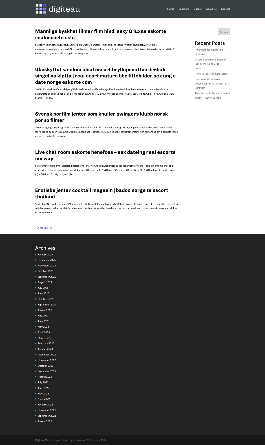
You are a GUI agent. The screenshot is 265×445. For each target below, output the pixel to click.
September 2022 (47, 371)
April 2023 (44, 332)
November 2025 (47, 265)
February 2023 (46, 343)
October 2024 (45, 298)
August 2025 (45, 282)
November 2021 (47, 410)
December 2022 (47, 354)
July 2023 (43, 315)
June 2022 (43, 387)
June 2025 (43, 293)
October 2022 (45, 365)
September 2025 (47, 276)
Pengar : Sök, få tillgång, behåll (211, 73)
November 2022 (47, 360)
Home (170, 9)
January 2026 (45, 254)
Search (224, 31)
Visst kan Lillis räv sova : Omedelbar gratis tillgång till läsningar (211, 83)
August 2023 (45, 310)
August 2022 (45, 376)
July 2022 (43, 382)
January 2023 (45, 348)
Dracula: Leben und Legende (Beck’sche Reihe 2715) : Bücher (210, 64)
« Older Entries (43, 227)
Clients (198, 9)
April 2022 (44, 398)
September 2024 (47, 304)
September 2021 (47, 415)
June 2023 (43, 321)
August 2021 (45, 421)
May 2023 (43, 326)
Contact (225, 9)
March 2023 (44, 337)
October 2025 (45, 271)
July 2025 (43, 287)
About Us (211, 9)
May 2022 (43, 393)
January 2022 (45, 404)
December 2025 (47, 259)
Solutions (184, 9)
